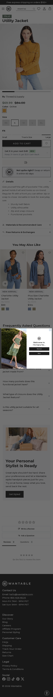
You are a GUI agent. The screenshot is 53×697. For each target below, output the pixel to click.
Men (39, 353)
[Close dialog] (50, 330)
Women (39, 349)
